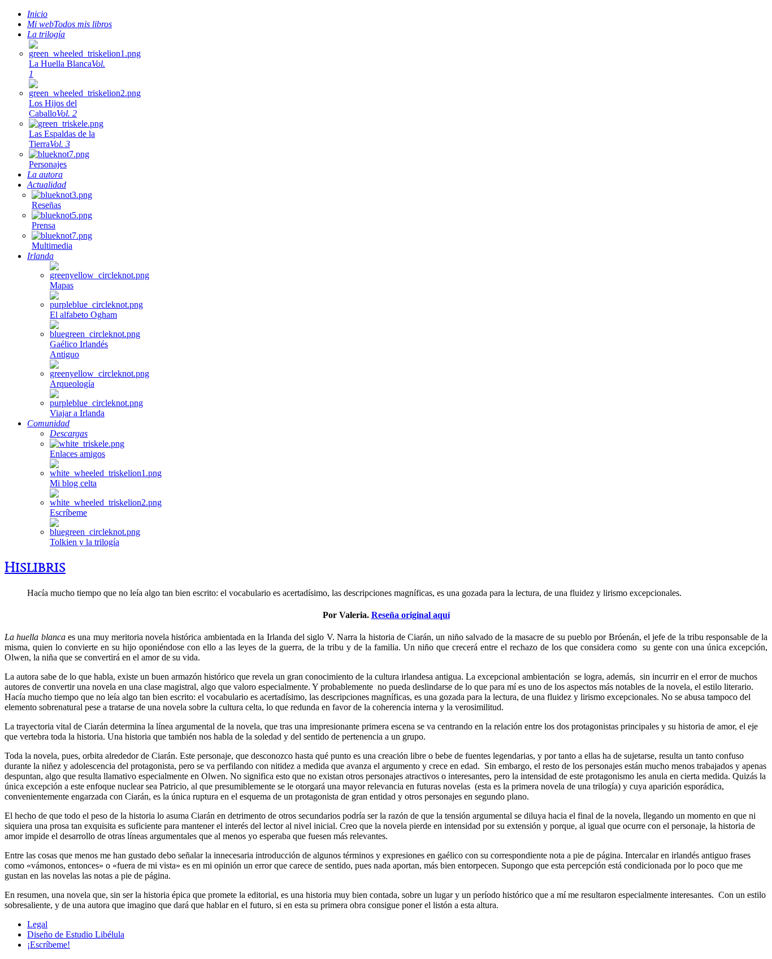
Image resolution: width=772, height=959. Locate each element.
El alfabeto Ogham (83, 314)
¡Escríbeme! (48, 944)
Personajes (48, 164)
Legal (37, 924)
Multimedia (52, 245)
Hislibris (35, 568)
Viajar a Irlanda (77, 413)
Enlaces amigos (77, 454)
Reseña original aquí (410, 615)
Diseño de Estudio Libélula (75, 934)
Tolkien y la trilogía (84, 542)
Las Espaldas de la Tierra (62, 139)
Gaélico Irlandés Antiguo (79, 349)
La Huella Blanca (67, 69)
